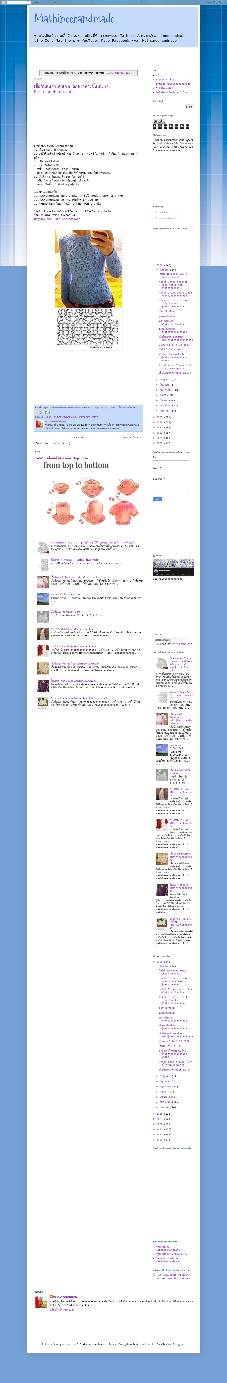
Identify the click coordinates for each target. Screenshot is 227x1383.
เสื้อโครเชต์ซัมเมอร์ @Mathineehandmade (75, 663)
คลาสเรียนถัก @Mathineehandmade (173, 323)
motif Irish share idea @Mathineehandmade (175, 294)
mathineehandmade (65, 1297)
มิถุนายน (165, 385)
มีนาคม (164, 400)
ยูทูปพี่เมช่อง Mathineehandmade (168, 1249)
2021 (160, 438)
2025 (160, 417)
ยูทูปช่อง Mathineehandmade (173, 84)
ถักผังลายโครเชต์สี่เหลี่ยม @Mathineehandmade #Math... (173, 357)
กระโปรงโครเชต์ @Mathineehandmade (73, 629)
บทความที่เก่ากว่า (132, 437)
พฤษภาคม (166, 390)
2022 (160, 433)
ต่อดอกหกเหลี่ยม (165, 79)
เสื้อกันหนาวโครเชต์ (88, 417)
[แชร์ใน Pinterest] (49, 412)
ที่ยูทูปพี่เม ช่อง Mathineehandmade (57, 219)
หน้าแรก (78, 437)
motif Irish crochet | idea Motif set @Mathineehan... (174, 285)
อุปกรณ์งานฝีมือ (164, 88)
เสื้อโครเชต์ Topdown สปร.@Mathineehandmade (79, 577)
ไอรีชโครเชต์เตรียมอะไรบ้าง (171, 92)
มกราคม (165, 411)
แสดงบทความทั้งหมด (119, 73)
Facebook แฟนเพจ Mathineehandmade (168, 1260)
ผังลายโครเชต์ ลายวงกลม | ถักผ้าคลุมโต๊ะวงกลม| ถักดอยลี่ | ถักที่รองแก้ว (93, 542)
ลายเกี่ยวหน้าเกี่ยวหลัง (65, 417)
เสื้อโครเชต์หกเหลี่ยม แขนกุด (67, 612)
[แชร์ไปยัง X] (43, 412)
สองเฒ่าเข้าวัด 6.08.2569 (66, 594)
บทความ (162, 212)
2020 (160, 443)
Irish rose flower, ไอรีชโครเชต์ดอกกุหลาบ (175, 367)
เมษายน (165, 395)
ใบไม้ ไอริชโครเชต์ (170, 349)
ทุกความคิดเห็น (166, 218)
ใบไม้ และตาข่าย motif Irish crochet (173, 276)
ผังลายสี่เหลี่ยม (167, 311)
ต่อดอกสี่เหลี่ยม (167, 316)
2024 (160, 422)
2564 (48, 417)
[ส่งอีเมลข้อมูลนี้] (36, 412)
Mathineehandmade (74, 18)
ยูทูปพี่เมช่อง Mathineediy (171, 1254)
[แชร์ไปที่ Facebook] (46, 412)
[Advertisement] (94, 55)
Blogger (178, 1344)
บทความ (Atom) (60, 443)
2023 (160, 427)
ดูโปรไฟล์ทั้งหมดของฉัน (63, 1310)
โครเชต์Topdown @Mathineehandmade (74, 681)
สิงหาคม (165, 270)
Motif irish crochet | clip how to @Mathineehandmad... (174, 303)
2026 (160, 265)
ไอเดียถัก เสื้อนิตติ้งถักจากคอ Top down (61, 458)
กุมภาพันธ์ (166, 405)
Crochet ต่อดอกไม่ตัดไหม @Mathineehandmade (80, 698)
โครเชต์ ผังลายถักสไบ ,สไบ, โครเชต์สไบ (75, 560)
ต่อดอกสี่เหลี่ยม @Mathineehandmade (173, 331)
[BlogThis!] (40, 412)
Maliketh (148, 1344)
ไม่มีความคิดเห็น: (128, 408)
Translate (185, 644)
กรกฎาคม (166, 379)
